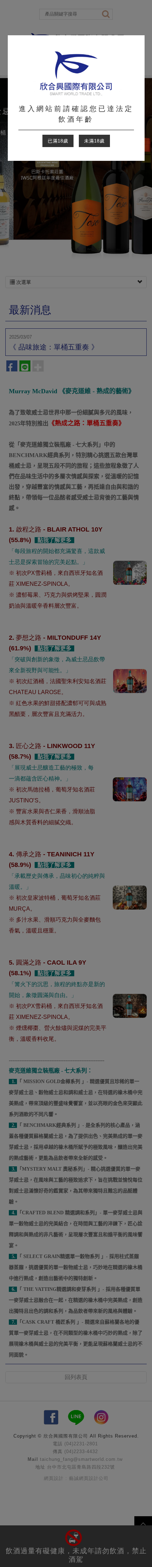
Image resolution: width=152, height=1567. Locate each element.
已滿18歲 (58, 141)
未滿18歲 (94, 141)
